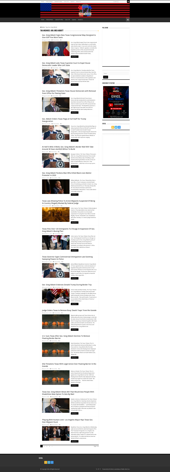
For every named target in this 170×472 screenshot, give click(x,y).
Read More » (74, 56)
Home (42, 1)
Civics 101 (66, 1)
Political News (49, 1)
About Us (78, 1)
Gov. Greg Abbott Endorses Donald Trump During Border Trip (67, 285)
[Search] (128, 1)
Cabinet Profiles (58, 1)
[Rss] (114, 2)
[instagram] (117, 2)
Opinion (72, 1)
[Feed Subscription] (98, 30)
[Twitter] (116, 2)
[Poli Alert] (85, 10)
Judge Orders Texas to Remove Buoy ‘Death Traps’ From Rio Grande (69, 310)
